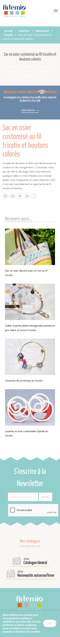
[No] (56, 623)
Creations (24, 30)
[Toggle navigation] (55, 11)
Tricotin (8, 34)
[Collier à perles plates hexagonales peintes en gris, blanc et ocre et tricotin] (30, 302)
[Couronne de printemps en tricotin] (30, 357)
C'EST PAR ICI (28, 110)
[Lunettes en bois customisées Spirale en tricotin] (30, 407)
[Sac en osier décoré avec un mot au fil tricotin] (30, 247)
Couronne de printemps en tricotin (23, 380)
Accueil (8, 30)
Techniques (42, 30)
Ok (49, 623)
